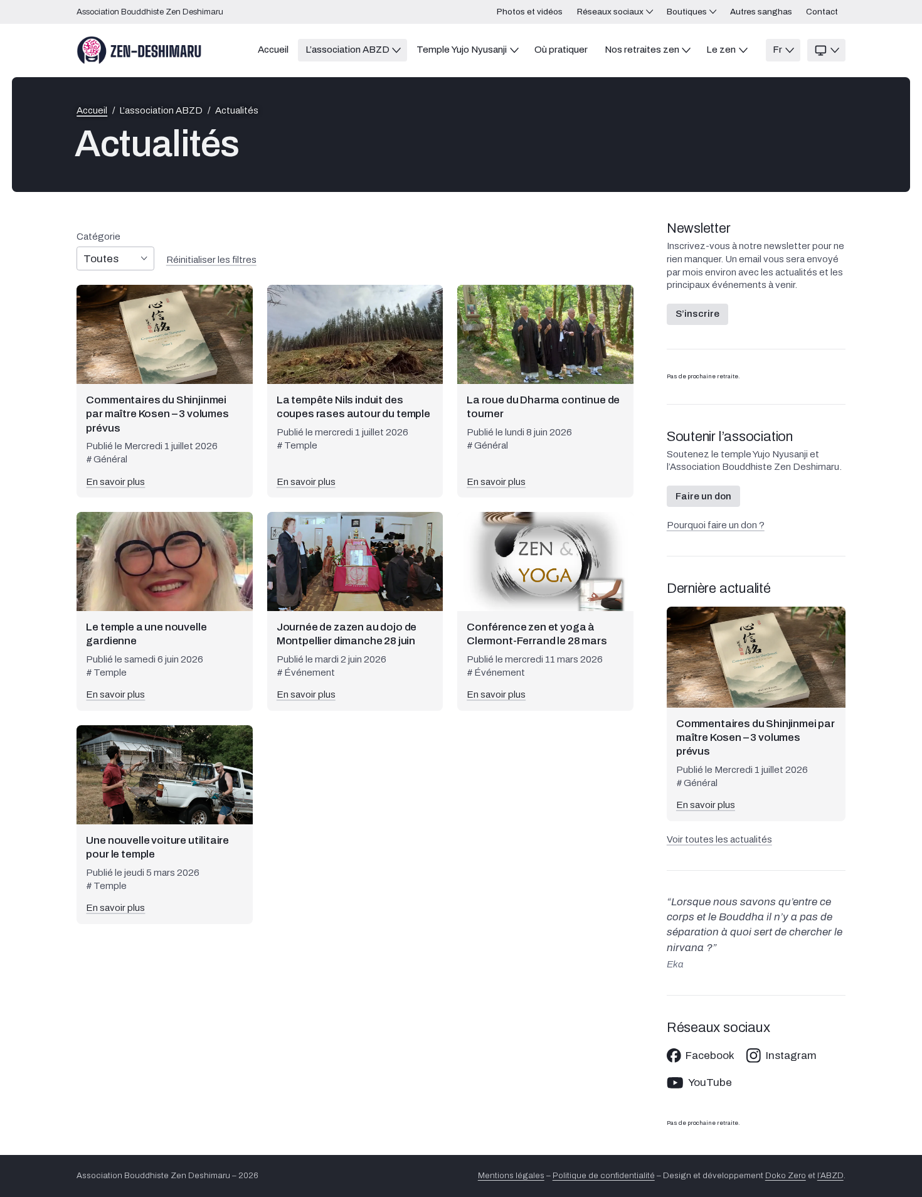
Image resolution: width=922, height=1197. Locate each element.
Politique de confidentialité (604, 1175)
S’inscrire (697, 314)
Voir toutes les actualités (719, 839)
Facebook (710, 1055)
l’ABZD (830, 1175)
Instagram (791, 1055)
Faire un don (703, 496)
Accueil (92, 110)
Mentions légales (511, 1175)
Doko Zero (785, 1175)
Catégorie (98, 237)
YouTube (710, 1082)
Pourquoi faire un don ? (716, 525)
